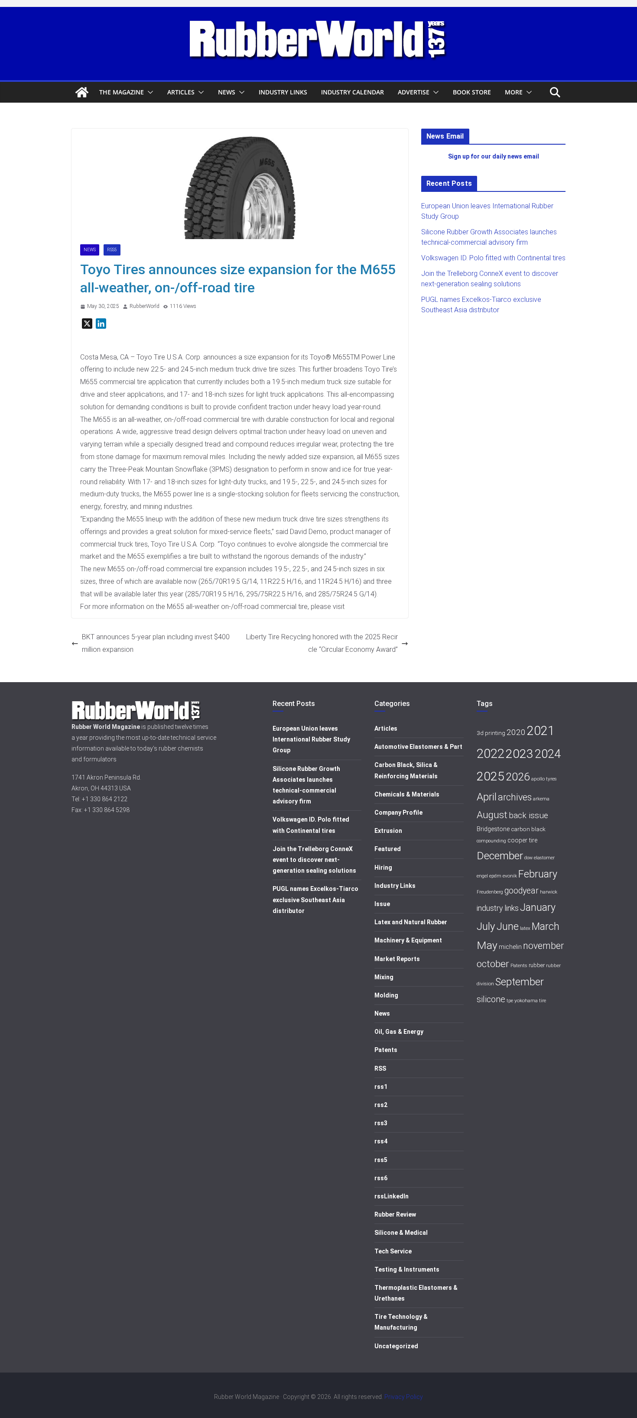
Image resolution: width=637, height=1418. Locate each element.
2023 (519, 754)
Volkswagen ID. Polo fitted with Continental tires (493, 258)
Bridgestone (493, 829)
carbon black (528, 829)
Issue (382, 903)
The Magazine (121, 92)
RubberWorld (144, 306)
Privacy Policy (403, 1396)
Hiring (383, 867)
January (538, 907)
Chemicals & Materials (406, 794)
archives (515, 797)
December (500, 855)
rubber (537, 965)
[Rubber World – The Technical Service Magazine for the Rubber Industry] (82, 92)
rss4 (380, 1141)
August (492, 815)
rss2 (380, 1104)
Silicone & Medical (401, 1232)
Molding (386, 995)
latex (525, 928)
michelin (510, 947)
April (487, 796)
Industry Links (283, 92)
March (545, 926)
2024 (548, 754)
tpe (510, 1001)
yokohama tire (530, 1000)
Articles (181, 92)
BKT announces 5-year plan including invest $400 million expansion (156, 643)
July (486, 926)
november (543, 945)
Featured (387, 848)
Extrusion (388, 830)
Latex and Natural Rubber (410, 922)
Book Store (472, 92)
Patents (385, 1049)
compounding (491, 841)
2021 (541, 730)
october (493, 964)
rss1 (380, 1086)
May (487, 945)
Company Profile (398, 812)
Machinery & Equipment (408, 940)
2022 (490, 753)
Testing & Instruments (406, 1269)
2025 (490, 776)
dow (528, 858)
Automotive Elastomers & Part (418, 746)
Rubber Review (395, 1214)
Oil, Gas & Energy (398, 1031)
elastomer (544, 858)
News (226, 92)
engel (482, 876)
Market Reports (397, 958)
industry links (498, 908)
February (537, 874)
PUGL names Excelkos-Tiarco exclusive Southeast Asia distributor (315, 899)
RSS (380, 1068)
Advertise (413, 92)
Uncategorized (396, 1346)
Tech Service (393, 1251)
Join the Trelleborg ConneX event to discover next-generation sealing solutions (314, 859)
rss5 (112, 249)
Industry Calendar (352, 92)
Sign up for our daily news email (493, 156)
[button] (148, 92)
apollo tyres (544, 779)
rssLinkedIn (391, 1196)
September (519, 982)
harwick (548, 892)
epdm (495, 876)
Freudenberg (490, 892)
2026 (518, 777)
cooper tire (522, 840)
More (514, 92)
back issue (528, 815)
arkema (541, 799)
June (508, 926)
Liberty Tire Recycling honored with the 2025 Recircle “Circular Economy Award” (322, 643)
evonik (510, 876)
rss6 (380, 1178)
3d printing (491, 732)
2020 (516, 732)
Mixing (383, 977)
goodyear (521, 891)
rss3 (380, 1123)
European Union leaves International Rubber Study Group (311, 739)
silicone (491, 999)
